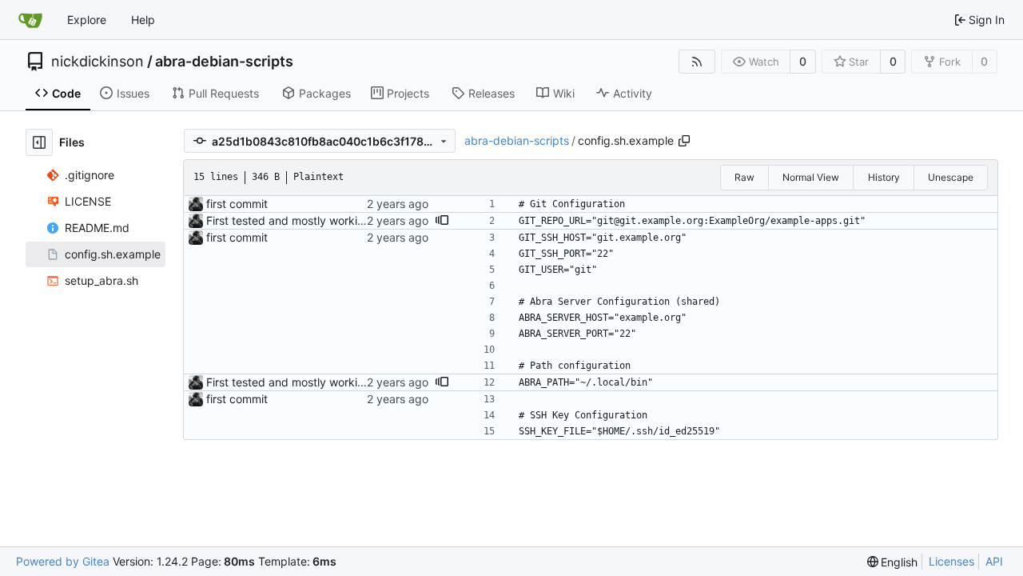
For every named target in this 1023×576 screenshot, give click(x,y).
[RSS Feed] (697, 62)
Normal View (810, 177)
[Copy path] (684, 140)
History (884, 177)
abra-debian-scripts (224, 62)
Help (143, 19)
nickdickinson (97, 62)
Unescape (950, 177)
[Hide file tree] (39, 142)
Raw (744, 177)
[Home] (30, 20)
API (994, 561)
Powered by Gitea (62, 561)
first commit (237, 203)
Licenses (951, 561)
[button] (442, 221)
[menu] (892, 562)
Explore (86, 19)
